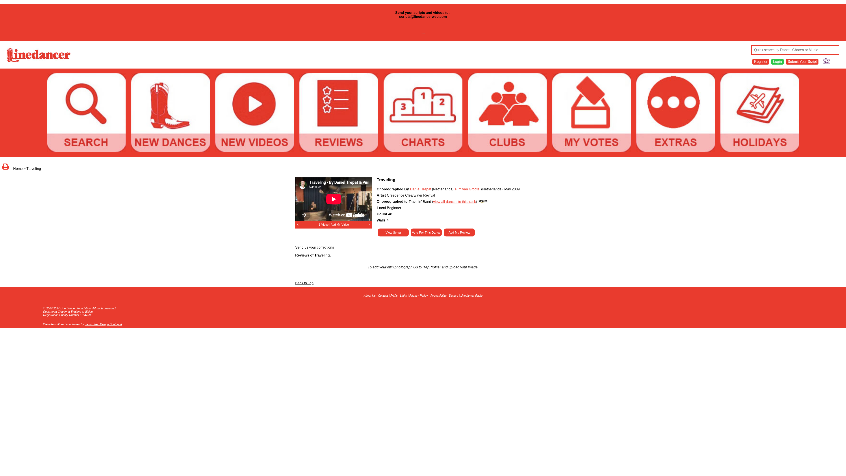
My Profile (432, 267)
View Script (393, 232)
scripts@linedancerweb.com (423, 17)
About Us (370, 295)
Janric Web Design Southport (103, 324)
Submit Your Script (802, 61)
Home (18, 169)
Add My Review (459, 232)
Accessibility (438, 295)
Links (403, 295)
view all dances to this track (454, 202)
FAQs (394, 295)
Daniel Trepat (420, 189)
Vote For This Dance (426, 232)
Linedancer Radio (471, 295)
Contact (383, 295)
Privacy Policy (418, 295)
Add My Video (340, 224)
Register (760, 61)
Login (777, 61)
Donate (453, 295)
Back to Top (304, 283)
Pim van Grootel (467, 189)
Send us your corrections (314, 247)
